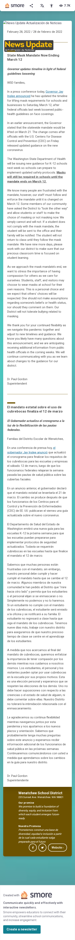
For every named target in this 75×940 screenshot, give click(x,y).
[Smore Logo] (15, 5)
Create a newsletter (22, 929)
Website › (57, 847)
